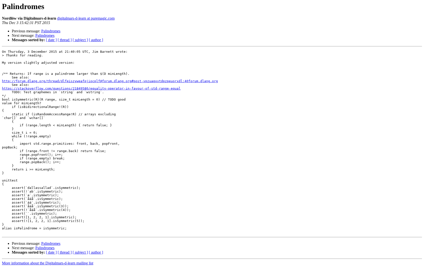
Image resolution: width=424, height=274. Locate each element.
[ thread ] (65, 40)
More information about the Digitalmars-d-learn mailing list (47, 263)
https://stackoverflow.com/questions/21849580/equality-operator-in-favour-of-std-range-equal (91, 88)
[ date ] (51, 40)
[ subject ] (80, 40)
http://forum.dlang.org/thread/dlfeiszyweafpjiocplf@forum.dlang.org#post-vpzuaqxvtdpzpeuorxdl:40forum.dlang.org (110, 81)
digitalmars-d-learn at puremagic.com (86, 18)
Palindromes (50, 31)
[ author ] (96, 40)
